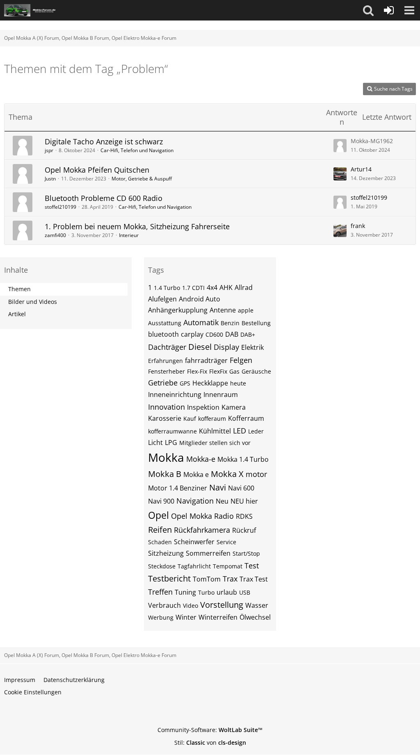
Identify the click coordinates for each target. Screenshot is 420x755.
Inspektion (203, 407)
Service (226, 542)
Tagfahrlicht (194, 566)
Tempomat (227, 566)
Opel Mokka (191, 516)
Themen (19, 289)
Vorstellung (221, 604)
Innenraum (220, 394)
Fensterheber (166, 371)
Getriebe (163, 383)
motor (256, 474)
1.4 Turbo (167, 288)
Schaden (160, 542)
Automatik (201, 322)
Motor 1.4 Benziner (177, 488)
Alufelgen (162, 298)
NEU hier (244, 501)
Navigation (195, 501)
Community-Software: (210, 730)
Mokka (166, 457)
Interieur (129, 235)
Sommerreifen (208, 553)
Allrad (244, 287)
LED (239, 431)
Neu (222, 501)
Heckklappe (210, 383)
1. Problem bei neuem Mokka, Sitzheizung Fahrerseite (137, 226)
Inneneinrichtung (174, 394)
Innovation (166, 407)
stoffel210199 (60, 206)
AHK (226, 287)
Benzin (230, 323)
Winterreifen (218, 617)
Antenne (223, 310)
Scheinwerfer (194, 541)
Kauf (189, 418)
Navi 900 (161, 501)
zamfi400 (55, 235)
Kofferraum (246, 418)
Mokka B (164, 473)
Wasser (256, 605)
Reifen (160, 529)
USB (244, 592)
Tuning (185, 592)
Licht (155, 442)
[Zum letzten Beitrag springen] (340, 145)
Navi (217, 487)
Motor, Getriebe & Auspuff (142, 178)
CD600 (214, 334)
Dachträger (167, 347)
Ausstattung (164, 323)
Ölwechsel (255, 617)
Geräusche (256, 371)
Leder (256, 431)
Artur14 (361, 169)
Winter (186, 617)
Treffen (160, 592)
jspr (49, 150)
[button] (368, 10)
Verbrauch (164, 605)
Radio (224, 516)
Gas (234, 371)
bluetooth (163, 334)
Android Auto (199, 298)
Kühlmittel (215, 431)
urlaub (227, 592)
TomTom (207, 579)
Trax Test (254, 579)
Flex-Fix (197, 371)
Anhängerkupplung (178, 310)
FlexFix (218, 371)
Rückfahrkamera (202, 530)
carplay (192, 334)
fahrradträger (206, 360)
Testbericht (169, 578)
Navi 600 (241, 488)
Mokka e (196, 474)
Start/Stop (246, 553)
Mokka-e (200, 459)
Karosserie (164, 418)
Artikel (17, 314)
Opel (158, 515)
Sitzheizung (166, 553)
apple (245, 310)
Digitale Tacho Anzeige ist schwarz (104, 141)
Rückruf (244, 530)
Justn (50, 178)
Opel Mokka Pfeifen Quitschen (97, 170)
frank (358, 226)
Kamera (233, 407)
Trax (230, 579)
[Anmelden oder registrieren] (389, 10)
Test (251, 565)
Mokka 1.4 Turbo (243, 459)
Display (226, 347)
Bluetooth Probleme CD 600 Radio (103, 198)
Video (190, 605)
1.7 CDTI (193, 288)
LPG (171, 442)
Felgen (241, 360)
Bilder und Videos (32, 302)
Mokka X (227, 473)
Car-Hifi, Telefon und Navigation (136, 150)
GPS (185, 383)
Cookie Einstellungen (33, 692)
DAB (231, 334)
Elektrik (252, 347)
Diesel (200, 346)
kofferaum (212, 418)
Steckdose (162, 566)
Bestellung (256, 323)
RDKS (244, 516)
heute (238, 383)
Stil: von (210, 742)
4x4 (212, 287)
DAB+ (247, 334)
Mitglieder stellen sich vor (215, 443)
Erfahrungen (165, 361)
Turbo (206, 592)
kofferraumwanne (172, 431)
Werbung (160, 617)
